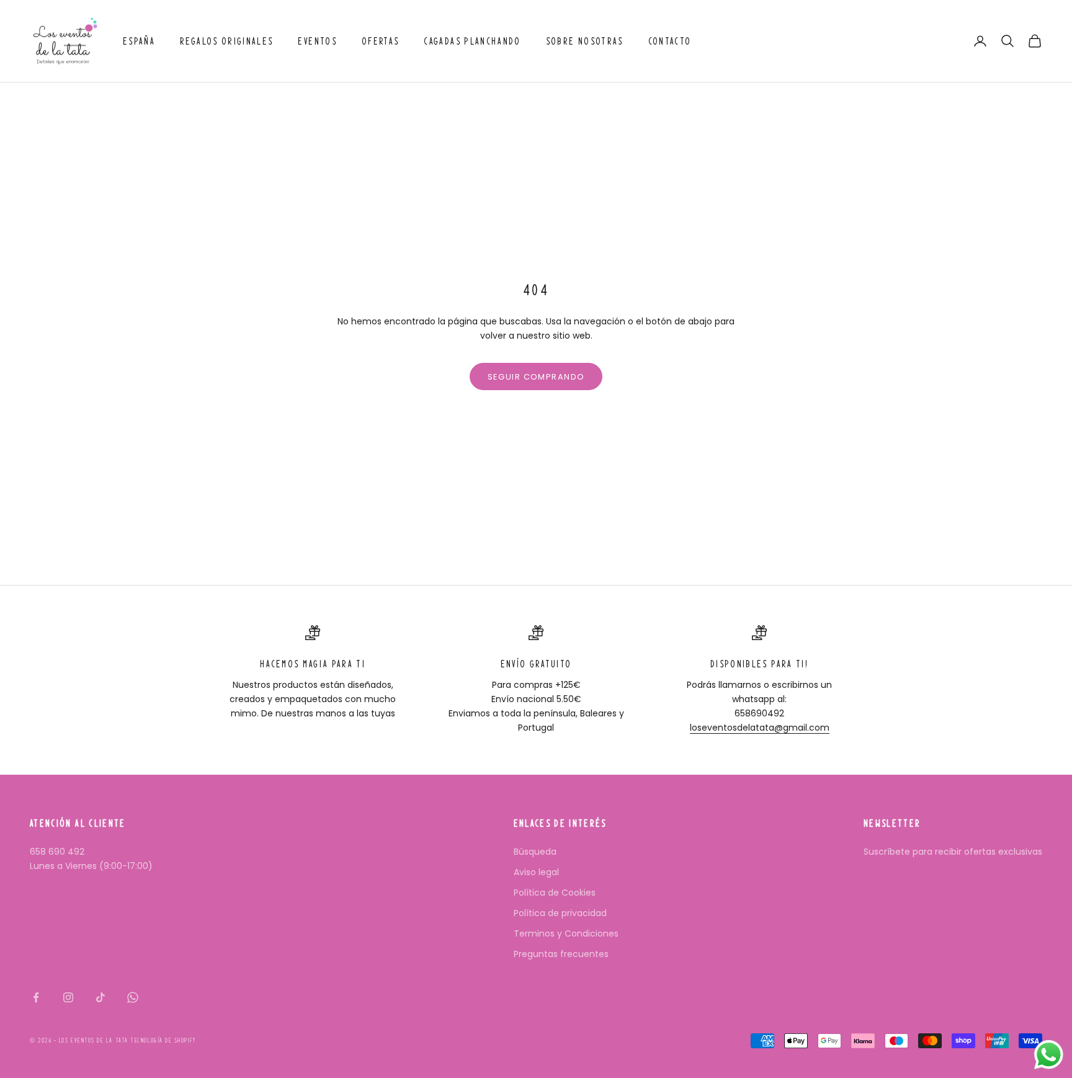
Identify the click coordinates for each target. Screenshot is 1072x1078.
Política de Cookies (555, 892)
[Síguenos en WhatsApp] (133, 997)
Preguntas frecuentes (561, 954)
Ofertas (380, 41)
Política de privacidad (560, 913)
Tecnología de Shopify (162, 1040)
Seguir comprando (536, 377)
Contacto (670, 41)
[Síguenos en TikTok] (100, 997)
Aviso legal (536, 872)
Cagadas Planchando (472, 41)
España (139, 41)
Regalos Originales (226, 41)
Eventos (317, 41)
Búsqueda (535, 851)
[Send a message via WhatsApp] (1049, 1055)
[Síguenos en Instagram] (68, 997)
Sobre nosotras (584, 41)
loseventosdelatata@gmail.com (759, 727)
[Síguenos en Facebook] (36, 997)
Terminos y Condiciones (566, 933)
